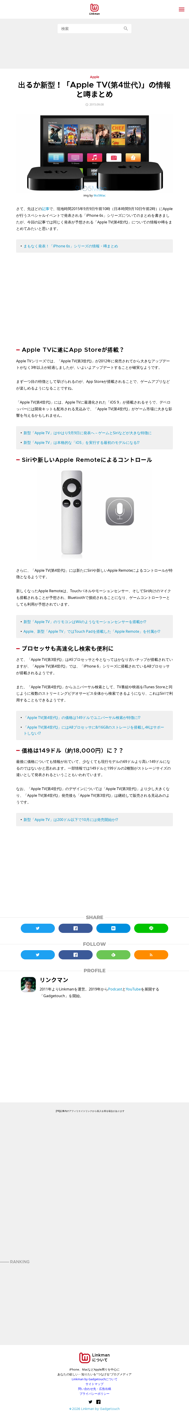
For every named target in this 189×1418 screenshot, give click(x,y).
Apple (94, 77)
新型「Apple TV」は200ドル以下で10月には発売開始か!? (71, 819)
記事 (45, 208)
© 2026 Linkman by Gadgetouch (95, 1409)
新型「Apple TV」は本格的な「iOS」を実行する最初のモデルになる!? (81, 442)
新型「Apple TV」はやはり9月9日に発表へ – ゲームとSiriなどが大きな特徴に (88, 432)
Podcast (115, 989)
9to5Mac (100, 195)
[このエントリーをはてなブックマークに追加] (113, 928)
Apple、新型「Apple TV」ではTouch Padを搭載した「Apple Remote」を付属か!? (92, 631)
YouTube (133, 989)
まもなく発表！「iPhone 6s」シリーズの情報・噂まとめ (71, 246)
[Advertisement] (94, 51)
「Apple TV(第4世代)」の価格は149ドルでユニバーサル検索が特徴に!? (82, 717)
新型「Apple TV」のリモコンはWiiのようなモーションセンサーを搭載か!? (85, 621)
